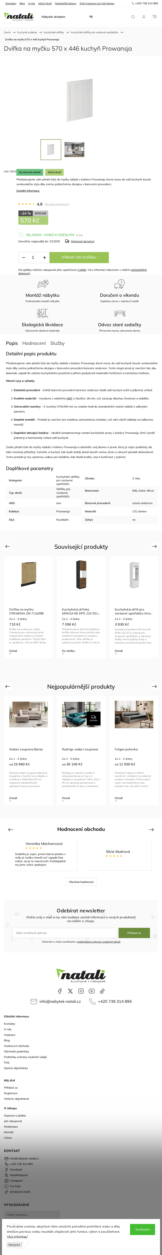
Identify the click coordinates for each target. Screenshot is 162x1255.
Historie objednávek (16, 1098)
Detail (13, 651)
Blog (22, 3)
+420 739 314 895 (115, 1001)
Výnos (8, 1137)
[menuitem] (53, 17)
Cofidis (81, 270)
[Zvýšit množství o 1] (44, 257)
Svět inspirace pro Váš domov (97, 3)
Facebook (60, 991)
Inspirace (9, 1035)
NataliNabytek (70, 991)
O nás (31, 3)
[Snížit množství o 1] (23, 257)
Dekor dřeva (146, 490)
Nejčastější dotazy (65, 3)
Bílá (134, 490)
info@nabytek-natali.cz (60, 1001)
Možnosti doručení (82, 241)
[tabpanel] (28, 607)
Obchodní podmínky (16, 1051)
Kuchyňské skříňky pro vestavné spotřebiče (67, 480)
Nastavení (14, 1244)
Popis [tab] (12, 343)
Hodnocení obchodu (16, 1046)
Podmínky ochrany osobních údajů (25, 1057)
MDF (70, 398)
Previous (8, 546)
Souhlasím (142, 1229)
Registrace (11, 1093)
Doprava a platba (15, 1115)
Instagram (81, 991)
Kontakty (11, 3)
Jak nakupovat (13, 1121)
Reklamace (11, 1126)
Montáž (8, 1132)
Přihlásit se (134, 933)
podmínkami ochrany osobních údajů (99, 941)
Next (155, 546)
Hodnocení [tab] (34, 343)
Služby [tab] (57, 343)
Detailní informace (28, 190)
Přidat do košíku (79, 257)
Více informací (17, 1236)
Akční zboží (45, 3)
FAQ (6, 1062)
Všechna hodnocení (56, 204)
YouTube (92, 991)
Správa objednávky (16, 1068)
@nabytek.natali (102, 991)
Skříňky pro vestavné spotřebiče (63, 492)
